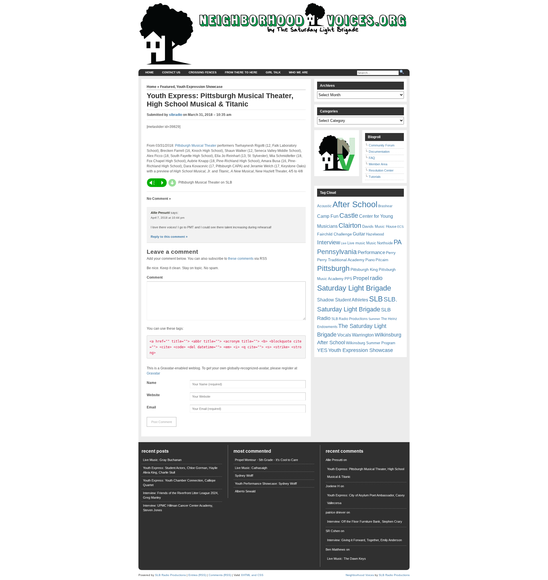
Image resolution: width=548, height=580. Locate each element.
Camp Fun (328, 216)
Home (149, 72)
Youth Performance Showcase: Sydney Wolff (266, 483)
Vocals (344, 335)
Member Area (378, 164)
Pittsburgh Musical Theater (195, 146)
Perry (391, 252)
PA (398, 242)
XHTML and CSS (252, 575)
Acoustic (324, 206)
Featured (167, 87)
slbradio (175, 115)
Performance (371, 252)
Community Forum (381, 145)
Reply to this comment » (169, 236)
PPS (348, 279)
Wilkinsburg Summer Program (370, 343)
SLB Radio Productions (349, 319)
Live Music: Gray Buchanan (162, 460)
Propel (361, 278)
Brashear (385, 206)
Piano (370, 260)
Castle (348, 215)
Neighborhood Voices (360, 575)
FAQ (372, 158)
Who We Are (298, 72)
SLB (376, 299)
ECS (400, 226)
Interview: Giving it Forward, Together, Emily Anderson (364, 540)
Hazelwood (375, 234)
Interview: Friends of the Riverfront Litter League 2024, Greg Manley (180, 495)
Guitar (359, 233)
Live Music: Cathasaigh (251, 468)
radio (376, 278)
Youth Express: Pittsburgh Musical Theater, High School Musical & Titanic (365, 472)
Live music (356, 243)
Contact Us (171, 72)
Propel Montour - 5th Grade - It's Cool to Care (266, 460)
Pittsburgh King (364, 269)
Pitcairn (382, 260)
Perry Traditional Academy (340, 259)
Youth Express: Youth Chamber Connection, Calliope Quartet (179, 483)
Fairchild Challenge (334, 234)
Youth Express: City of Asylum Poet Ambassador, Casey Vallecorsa (366, 499)
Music (371, 243)
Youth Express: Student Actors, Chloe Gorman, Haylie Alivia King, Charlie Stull (180, 470)
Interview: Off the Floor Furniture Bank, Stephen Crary (364, 521)
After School (355, 204)
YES (322, 350)
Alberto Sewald (245, 491)
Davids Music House (379, 226)
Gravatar (153, 373)
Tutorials (375, 176)
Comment (155, 277)
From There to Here (241, 72)
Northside (385, 243)
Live (343, 243)
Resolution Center (381, 170)
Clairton (350, 225)
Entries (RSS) (197, 575)
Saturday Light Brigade (354, 288)
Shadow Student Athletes (342, 299)
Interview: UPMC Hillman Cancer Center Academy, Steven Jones (178, 508)
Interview (328, 242)
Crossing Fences (203, 72)
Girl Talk (273, 72)
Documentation (379, 151)
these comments (240, 259)
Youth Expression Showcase (199, 87)
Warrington (363, 334)
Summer (374, 319)
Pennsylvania (337, 251)
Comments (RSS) (220, 575)
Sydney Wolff (244, 475)
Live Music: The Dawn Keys (346, 558)
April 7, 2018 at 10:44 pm (167, 217)
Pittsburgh (333, 268)
